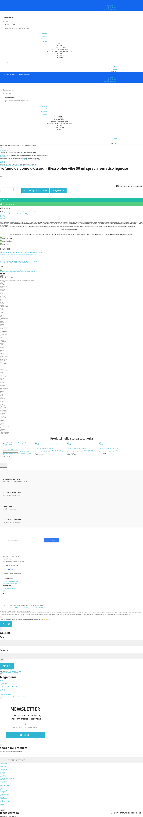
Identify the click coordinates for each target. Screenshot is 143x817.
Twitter (6, 214)
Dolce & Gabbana (4, 327)
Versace (2, 427)
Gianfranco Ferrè (4, 346)
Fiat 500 (2, 340)
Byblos (1, 302)
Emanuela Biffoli (4, 331)
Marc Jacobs (3, 376)
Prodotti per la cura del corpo (7, 778)
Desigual (2, 324)
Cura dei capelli (3, 781)
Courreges (2, 319)
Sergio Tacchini (3, 413)
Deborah (2, 322)
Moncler (2, 382)
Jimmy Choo (2, 360)
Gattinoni (2, 343)
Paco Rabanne (3, 392)
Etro (1, 336)
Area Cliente (3, 280)
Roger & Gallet (3, 406)
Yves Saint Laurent (4, 432)
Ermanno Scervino (4, 334)
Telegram (27, 214)
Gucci (1, 349)
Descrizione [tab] (2, 215)
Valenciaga (2, 425)
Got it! (6, 624)
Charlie (1, 311)
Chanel (1, 309)
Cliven (1, 315)
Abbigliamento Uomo (5, 800)
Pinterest (11, 214)
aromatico (15, 212)
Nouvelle (2, 391)
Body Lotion (3, 779)
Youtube (18, 696)
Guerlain (2, 350)
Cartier (1, 308)
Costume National (4, 318)
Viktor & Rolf (3, 429)
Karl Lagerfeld (3, 363)
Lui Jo (1, 373)
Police (1, 394)
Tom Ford (2, 420)
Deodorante (3, 784)
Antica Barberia (3, 286)
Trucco (1, 788)
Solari (1, 806)
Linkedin (16, 214)
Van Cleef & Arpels (4, 426)
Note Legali (13, 280)
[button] (112, 7)
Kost (1, 366)
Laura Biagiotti (3, 371)
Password (5, 650)
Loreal (1, 372)
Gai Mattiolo (3, 341)
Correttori (2, 775)
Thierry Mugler (3, 417)
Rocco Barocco (3, 403)
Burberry (2, 299)
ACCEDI (7, 666)
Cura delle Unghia (4, 790)
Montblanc (2, 385)
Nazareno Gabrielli (4, 390)
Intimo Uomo (3, 791)
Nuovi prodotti (23, 280)
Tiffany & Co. (3, 419)
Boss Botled (3, 298)
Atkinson (2, 290)
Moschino (2, 387)
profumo (6, 212)
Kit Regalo (2, 782)
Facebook (3, 696)
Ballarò (1, 293)
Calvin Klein (2, 303)
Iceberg (2, 353)
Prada (1, 395)
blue (24, 212)
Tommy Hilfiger (3, 422)
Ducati (1, 328)
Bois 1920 (2, 296)
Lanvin (1, 369)
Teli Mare (2, 804)
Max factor (2, 378)
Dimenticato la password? (6, 669)
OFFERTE (18, 280)
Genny (1, 344)
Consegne (8, 280)
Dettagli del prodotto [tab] (5, 216)
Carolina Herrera (4, 306)
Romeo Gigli (3, 407)
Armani (1, 287)
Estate (1, 803)
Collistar (2, 317)
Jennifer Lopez (3, 359)
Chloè (1, 312)
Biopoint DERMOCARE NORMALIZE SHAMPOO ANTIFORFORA (14, 263)
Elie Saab (2, 330)
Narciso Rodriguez (4, 388)
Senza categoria (3, 766)
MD (1, 379)
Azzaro (1, 292)
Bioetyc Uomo (3, 295)
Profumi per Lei (3, 769)
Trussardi (2, 423)
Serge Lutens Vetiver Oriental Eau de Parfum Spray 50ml (112, 452)
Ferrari (1, 338)
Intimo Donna (3, 792)
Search (2, 810)
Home (1, 765)
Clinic (1, 314)
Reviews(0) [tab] (2, 218)
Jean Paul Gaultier (4, 356)
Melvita (2, 381)
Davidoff (2, 321)
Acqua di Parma (3, 282)
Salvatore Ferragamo (5, 408)
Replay (1, 401)
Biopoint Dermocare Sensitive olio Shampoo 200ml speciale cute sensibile (17, 271)
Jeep (1, 357)
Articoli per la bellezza (5, 785)
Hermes (2, 352)
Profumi (2, 768)
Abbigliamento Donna (5, 801)
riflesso (32, 212)
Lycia (1, 375)
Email (3, 637)
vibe (35, 212)
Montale (2, 384)
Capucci (2, 305)
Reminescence (3, 400)
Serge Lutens (3, 410)
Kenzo (1, 365)
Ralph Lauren (3, 398)
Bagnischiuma (3, 776)
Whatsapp (22, 214)
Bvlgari (1, 300)
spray (19, 212)
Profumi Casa (3, 773)
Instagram (13, 696)
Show (2, 659)
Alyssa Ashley (3, 284)
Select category (3, 763)
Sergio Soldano (3, 411)
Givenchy (2, 347)
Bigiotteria (2, 797)
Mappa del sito (30, 280)
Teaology (2, 416)
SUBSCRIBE (25, 735)
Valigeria (2, 795)
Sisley (1, 414)
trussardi (28, 212)
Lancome (2, 368)
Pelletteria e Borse (4, 794)
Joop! (1, 362)
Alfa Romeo (2, 283)
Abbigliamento (3, 798)
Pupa (1, 397)
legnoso (10, 212)
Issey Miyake (3, 354)
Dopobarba (2, 772)
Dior (1, 325)
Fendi (1, 337)
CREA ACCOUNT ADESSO (15, 671)
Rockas (1, 404)
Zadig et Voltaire (4, 433)
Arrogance (2, 289)
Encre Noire (3, 333)
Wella (1, 430)
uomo (21, 212)
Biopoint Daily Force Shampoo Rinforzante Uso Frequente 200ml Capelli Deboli (18, 254)
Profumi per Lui (3, 771)
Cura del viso (3, 787)
